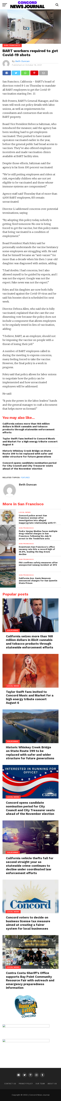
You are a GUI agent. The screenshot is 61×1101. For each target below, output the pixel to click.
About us (52, 1084)
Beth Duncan (22, 61)
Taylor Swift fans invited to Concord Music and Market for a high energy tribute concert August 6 (30, 441)
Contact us (10, 1084)
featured (25, 478)
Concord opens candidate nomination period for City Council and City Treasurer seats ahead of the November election (29, 466)
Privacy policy (26, 1084)
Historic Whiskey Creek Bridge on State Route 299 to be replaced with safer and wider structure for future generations (28, 453)
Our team (40, 1084)
